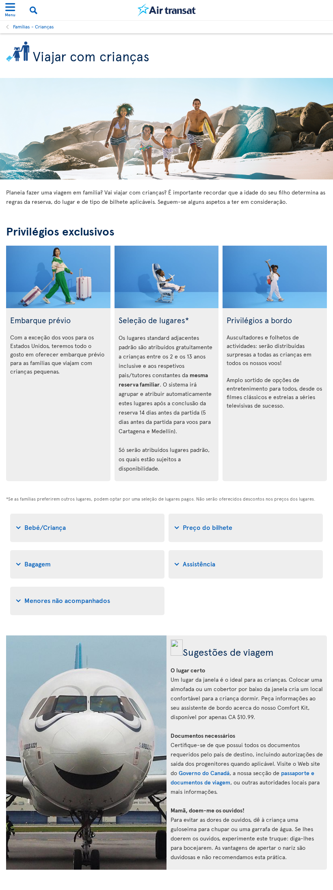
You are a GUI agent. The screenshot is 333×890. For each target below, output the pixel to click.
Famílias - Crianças (33, 26)
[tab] (87, 528)
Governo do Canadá (204, 773)
